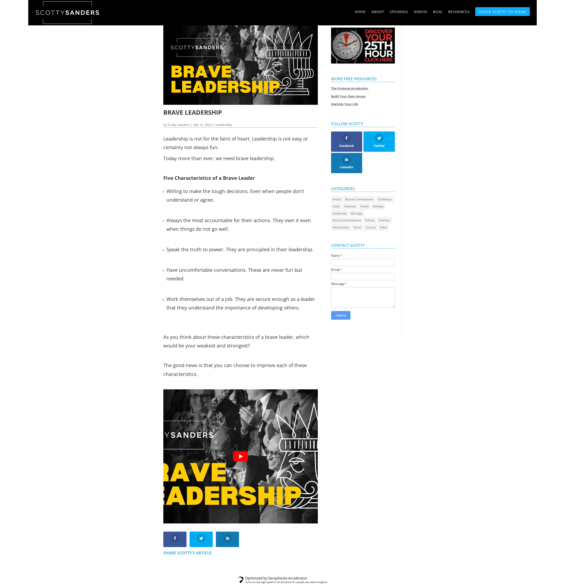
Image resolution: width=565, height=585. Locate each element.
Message (339, 284)
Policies (370, 220)
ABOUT (377, 11)
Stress (357, 227)
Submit (341, 315)
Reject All (517, 576)
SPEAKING (399, 11)
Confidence (385, 199)
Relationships (341, 227)
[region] (282, 575)
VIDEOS (421, 11)
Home (360, 11)
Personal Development (347, 220)
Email (336, 270)
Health (364, 206)
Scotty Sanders (179, 125)
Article (337, 199)
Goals (336, 206)
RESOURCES (459, 11)
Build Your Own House (348, 96)
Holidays (378, 206)
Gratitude (350, 206)
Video (383, 227)
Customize (488, 576)
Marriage (356, 213)
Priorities (384, 220)
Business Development (359, 199)
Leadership (223, 125)
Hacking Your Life (344, 104)
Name (336, 255)
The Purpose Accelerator (349, 88)
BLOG (438, 11)
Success (371, 227)
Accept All (546, 576)
